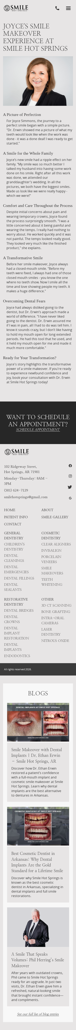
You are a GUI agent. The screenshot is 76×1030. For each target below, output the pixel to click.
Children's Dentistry (14, 546)
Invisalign (51, 550)
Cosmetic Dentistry (51, 535)
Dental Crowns (12, 619)
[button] (68, 8)
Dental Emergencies (16, 569)
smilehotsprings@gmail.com (25, 497)
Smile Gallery (54, 517)
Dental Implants (13, 647)
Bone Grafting (55, 612)
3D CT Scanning (56, 605)
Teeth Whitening (51, 582)
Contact (12, 524)
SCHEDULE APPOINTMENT (37, 429)
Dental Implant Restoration (16, 633)
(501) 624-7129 (16, 490)
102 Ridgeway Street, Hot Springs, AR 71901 (22, 469)
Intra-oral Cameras (52, 620)
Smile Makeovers (52, 570)
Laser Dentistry (51, 631)
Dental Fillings (19, 578)
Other (47, 599)
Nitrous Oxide (55, 641)
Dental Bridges (19, 610)
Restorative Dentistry (16, 601)
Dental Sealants (13, 587)
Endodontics (17, 656)
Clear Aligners (56, 544)
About (47, 510)
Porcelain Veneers (51, 559)
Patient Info (16, 517)
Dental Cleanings (14, 558)
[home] (16, 8)
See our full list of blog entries (38, 1014)
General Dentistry (13, 535)
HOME (9, 510)
